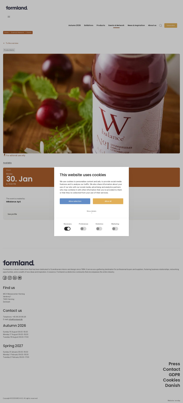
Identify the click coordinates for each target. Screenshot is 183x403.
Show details (91, 212)
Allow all (108, 201)
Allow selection (75, 201)
